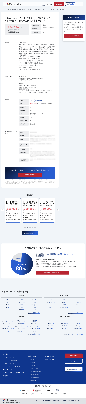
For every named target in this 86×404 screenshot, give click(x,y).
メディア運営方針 (72, 400)
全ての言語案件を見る (34, 313)
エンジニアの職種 (34, 368)
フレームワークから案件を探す (12, 366)
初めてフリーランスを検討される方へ (13, 372)
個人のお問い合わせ (50, 356)
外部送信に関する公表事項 (59, 400)
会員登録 (59, 4)
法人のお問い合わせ (50, 359)
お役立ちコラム (32, 356)
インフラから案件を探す (11, 360)
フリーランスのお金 (34, 377)
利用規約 (38, 400)
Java (32, 100)
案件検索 (5, 354)
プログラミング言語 (34, 374)
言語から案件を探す (10, 357)
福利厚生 (5, 375)
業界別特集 (32, 362)
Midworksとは (7, 369)
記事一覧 (32, 359)
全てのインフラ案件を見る (75, 313)
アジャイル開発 (38, 100)
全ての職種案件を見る (34, 334)
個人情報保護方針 (47, 400)
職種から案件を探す (10, 363)
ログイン (50, 4)
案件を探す (43, 5)
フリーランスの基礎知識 (35, 371)
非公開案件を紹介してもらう (52, 272)
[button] (24, 227)
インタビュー (33, 365)
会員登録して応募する (30, 174)
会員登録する (74, 356)
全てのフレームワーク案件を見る (73, 334)
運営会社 (80, 400)
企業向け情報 (33, 380)
